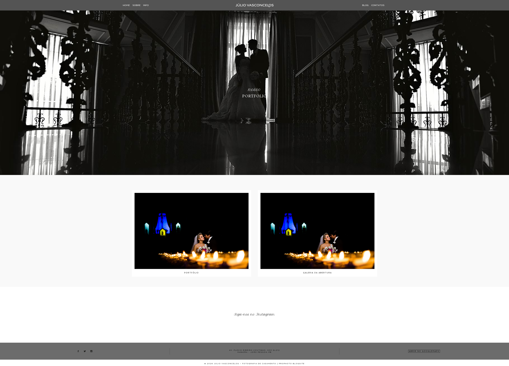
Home (126, 5)
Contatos (377, 5)
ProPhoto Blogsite (292, 364)
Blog (365, 5)
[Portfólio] (192, 231)
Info (146, 5)
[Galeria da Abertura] (317, 231)
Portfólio (191, 273)
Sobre (136, 5)
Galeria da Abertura (317, 273)
